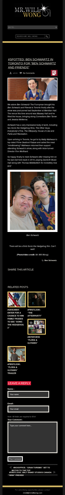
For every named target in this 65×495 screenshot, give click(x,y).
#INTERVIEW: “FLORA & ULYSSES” (34, 339)
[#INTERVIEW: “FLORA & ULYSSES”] (36, 327)
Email (11, 403)
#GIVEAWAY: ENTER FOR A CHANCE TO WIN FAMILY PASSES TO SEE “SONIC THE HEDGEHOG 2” (16, 318)
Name (11, 388)
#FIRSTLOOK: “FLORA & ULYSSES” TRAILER (14, 369)
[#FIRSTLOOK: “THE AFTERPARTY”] (36, 299)
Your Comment (15, 419)
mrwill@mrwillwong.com (32, 492)
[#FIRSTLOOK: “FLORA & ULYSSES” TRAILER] (16, 354)
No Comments (29, 73)
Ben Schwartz (50, 260)
